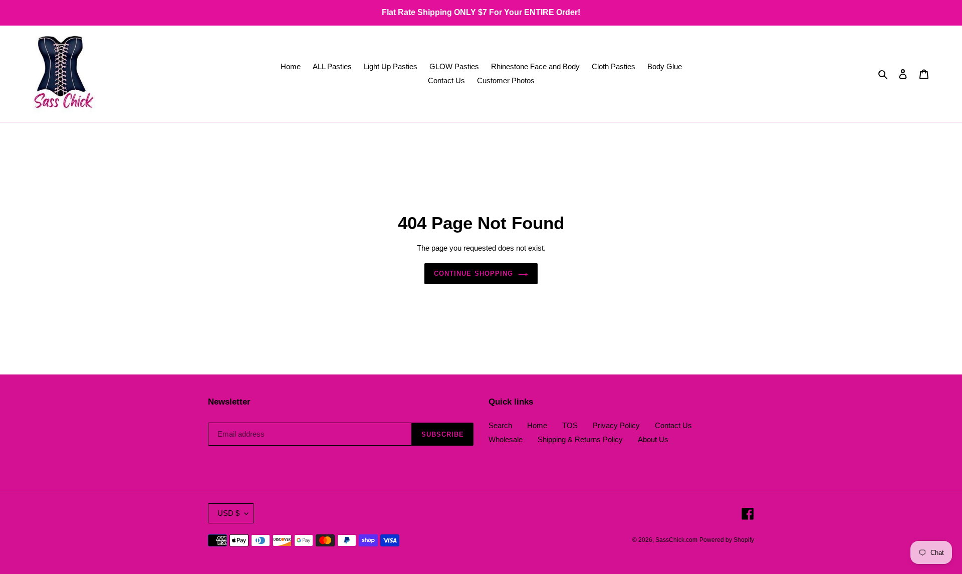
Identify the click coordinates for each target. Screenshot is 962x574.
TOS (570, 425)
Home (537, 425)
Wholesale (506, 439)
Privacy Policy (616, 425)
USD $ (228, 513)
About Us (653, 439)
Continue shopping (473, 273)
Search (500, 425)
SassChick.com (676, 539)
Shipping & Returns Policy (580, 439)
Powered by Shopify (726, 539)
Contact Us (673, 425)
